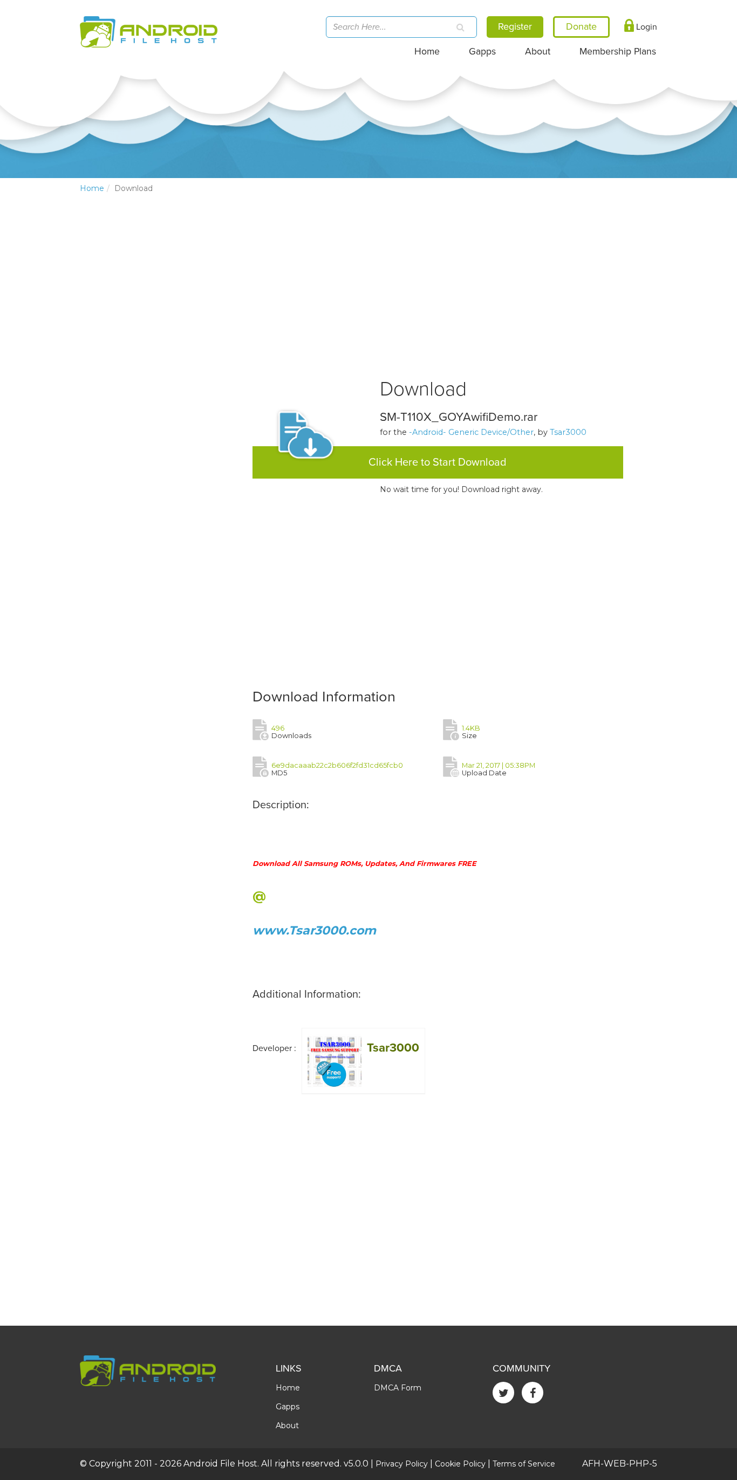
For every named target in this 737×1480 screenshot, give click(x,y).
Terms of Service (524, 1464)
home (92, 188)
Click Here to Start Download (437, 462)
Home (427, 51)
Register (515, 26)
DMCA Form (397, 1388)
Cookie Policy (460, 1464)
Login (645, 27)
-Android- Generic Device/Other (471, 432)
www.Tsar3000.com (314, 930)
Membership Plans (617, 51)
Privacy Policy (402, 1464)
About (537, 51)
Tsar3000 (568, 432)
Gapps (482, 51)
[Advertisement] (161, 381)
